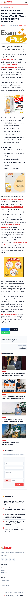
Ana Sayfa (4, 7)
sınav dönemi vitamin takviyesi (12, 207)
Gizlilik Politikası (5, 580)
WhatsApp (6, 332)
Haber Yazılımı (9, 595)
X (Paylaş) (14, 329)
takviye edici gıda (7, 59)
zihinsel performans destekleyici (12, 199)
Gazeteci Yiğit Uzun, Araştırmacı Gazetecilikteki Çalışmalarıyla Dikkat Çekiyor (15, 509)
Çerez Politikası (5, 585)
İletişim (2, 570)
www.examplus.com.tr (9, 314)
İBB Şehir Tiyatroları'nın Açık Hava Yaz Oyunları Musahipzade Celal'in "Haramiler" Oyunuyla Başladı (15, 516)
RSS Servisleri (4, 572)
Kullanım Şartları (5, 583)
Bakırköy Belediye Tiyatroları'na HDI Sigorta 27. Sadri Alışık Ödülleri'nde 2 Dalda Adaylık (14, 523)
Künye (2, 568)
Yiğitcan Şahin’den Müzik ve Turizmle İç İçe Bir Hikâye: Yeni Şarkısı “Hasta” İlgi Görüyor (15, 529)
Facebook (6, 329)
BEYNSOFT (22, 595)
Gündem (10, 7)
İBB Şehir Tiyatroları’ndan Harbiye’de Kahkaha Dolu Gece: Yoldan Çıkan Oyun (14, 503)
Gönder (19, 484)
